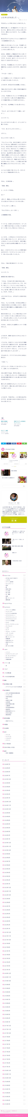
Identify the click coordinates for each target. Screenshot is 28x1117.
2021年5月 (14, 958)
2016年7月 (14, 1089)
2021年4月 (14, 962)
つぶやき (15, 580)
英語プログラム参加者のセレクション (20, 422)
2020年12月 (14, 973)
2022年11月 (14, 891)
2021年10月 (14, 940)
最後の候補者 (4, 421)
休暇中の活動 (15, 700)
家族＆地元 (15, 589)
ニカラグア (15, 738)
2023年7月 (14, 861)
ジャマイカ (15, 736)
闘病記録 (15, 599)
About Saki (14, 575)
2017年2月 (14, 1063)
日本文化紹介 (15, 713)
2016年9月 (14, 1081)
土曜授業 (15, 705)
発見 (15, 596)
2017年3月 (14, 1059)
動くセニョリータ (15, 637)
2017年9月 (14, 1037)
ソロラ (15, 628)
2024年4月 (14, 828)
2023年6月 (14, 865)
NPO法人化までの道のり (15, 578)
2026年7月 (14, 764)
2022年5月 (14, 913)
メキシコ (15, 740)
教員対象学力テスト (15, 711)
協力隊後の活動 (14, 684)
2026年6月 (14, 768)
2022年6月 (14, 910)
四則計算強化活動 (15, 704)
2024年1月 (14, 839)
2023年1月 (14, 884)
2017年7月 (14, 1044)
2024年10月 (14, 809)
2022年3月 (14, 921)
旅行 (14, 732)
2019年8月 (14, 988)
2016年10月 (14, 1078)
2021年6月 (14, 954)
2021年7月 (14, 951)
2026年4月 (14, 772)
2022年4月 (14, 917)
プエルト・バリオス (15, 631)
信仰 (15, 585)
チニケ (15, 629)
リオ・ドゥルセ (15, 633)
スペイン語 (14, 663)
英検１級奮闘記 (15, 753)
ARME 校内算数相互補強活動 (15, 693)
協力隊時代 (14, 690)
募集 (14, 680)
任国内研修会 (15, 696)
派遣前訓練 (15, 659)
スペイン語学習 (15, 581)
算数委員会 (15, 714)
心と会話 (15, 590)
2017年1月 (14, 1066)
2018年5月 (14, 1007)
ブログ (14, 669)
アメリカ (15, 734)
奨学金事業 (14, 718)
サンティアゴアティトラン (15, 624)
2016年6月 (14, 1093)
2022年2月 (14, 925)
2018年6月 (14, 1003)
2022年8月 (14, 902)
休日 (15, 698)
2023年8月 (14, 857)
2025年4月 (14, 790)
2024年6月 (14, 820)
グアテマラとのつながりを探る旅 (15, 686)
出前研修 (15, 702)
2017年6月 (14, 1048)
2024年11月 (14, 805)
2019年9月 (14, 984)
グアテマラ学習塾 (15, 620)
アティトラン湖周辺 (15, 610)
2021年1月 (14, 969)
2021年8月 (14, 947)
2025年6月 (14, 786)
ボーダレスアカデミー (15, 655)
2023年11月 (14, 846)
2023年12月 (14, 842)
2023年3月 (14, 876)
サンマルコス (15, 626)
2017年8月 (14, 1040)
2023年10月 (14, 850)
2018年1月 (14, 1022)
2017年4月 (14, 1055)
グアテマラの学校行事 (15, 613)
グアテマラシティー (15, 615)
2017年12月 (14, 1025)
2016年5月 (14, 1096)
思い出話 (15, 592)
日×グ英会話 (14, 743)
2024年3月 (14, 831)
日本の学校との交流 (14, 747)
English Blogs (14, 603)
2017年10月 (14, 1033)
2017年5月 (14, 1052)
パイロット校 (15, 695)
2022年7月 (14, 906)
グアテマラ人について (15, 619)
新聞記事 (15, 638)
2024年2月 (14, 835)
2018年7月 (14, 999)
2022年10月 (14, 895)
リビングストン (15, 635)
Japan (14, 649)
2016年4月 (14, 1100)
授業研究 (15, 709)
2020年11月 (14, 977)
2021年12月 (14, 932)
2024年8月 (14, 816)
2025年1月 (14, 798)
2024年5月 (14, 824)
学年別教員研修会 (15, 707)
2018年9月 (14, 992)
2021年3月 (14, 966)
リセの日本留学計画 (14, 676)
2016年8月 (14, 1085)
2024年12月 (14, 801)
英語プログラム (15, 642)
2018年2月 (14, 1018)
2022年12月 (14, 887)
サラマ (15, 622)
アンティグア (15, 611)
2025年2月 (14, 794)
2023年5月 (14, 869)
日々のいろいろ (15, 657)
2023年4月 (14, 872)
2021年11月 (14, 936)
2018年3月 (14, 1014)
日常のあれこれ (4, 14)
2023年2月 (14, 880)
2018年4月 (14, 1010)
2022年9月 (14, 898)
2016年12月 (14, 1070)
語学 (14, 751)
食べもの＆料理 (15, 646)
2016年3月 (14, 1104)
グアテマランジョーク (15, 617)
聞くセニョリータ (15, 598)
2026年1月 (14, 775)
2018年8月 (14, 996)
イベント (15, 652)
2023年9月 (14, 854)
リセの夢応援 (14, 673)
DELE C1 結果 (4, 430)
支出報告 (14, 728)
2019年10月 (14, 981)
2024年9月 (14, 813)
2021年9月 (14, 943)
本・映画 (15, 594)
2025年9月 (14, 783)
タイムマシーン (15, 583)
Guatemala (14, 607)
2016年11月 (14, 1074)
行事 (15, 644)
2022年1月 (14, 928)
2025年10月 (14, 779)
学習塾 (14, 724)
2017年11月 (14, 1029)
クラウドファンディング (15, 654)
